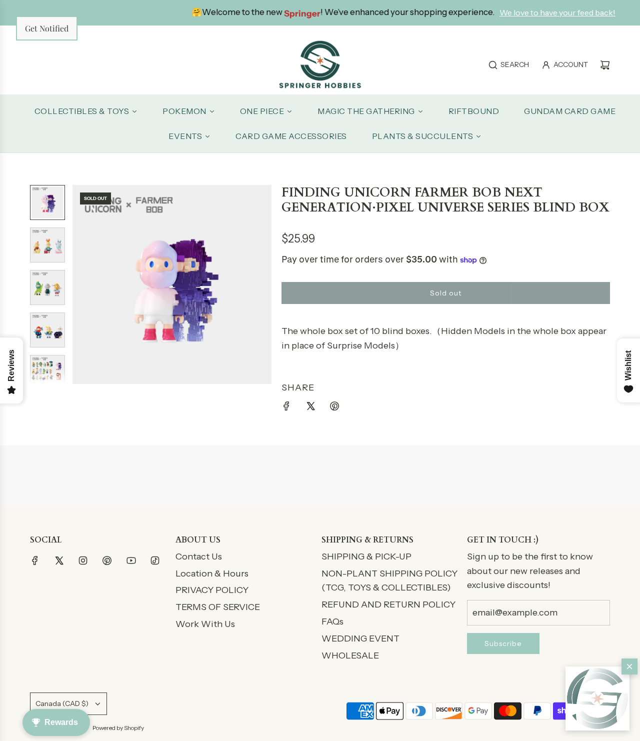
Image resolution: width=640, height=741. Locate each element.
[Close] (630, 666)
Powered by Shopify (118, 728)
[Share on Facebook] (287, 408)
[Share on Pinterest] (335, 408)
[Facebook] (35, 561)
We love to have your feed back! (520, 13)
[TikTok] (155, 561)
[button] (598, 698)
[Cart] (605, 65)
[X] (59, 561)
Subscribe (503, 643)
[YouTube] (131, 561)
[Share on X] (311, 408)
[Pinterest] (107, 561)
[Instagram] (83, 561)
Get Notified (46, 28)
